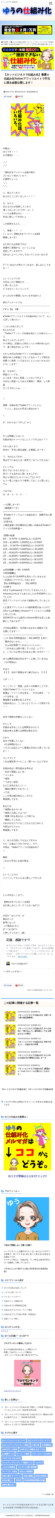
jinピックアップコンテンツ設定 (15, 1445)
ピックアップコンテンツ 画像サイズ (17, 1463)
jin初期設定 (47, 1445)
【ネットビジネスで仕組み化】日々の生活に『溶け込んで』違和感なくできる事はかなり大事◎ (34, 1031)
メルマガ (39, 1463)
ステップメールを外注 (41, 1454)
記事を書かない (8, 1485)
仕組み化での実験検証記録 (15, 1305)
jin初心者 (35, 1445)
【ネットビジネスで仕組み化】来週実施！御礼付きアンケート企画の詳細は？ (41, 1088)
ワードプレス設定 (9, 1471)
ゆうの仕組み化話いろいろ (38, 990)
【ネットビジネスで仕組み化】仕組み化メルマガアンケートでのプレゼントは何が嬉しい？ (14, 1088)
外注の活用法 (41, 1476)
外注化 (19, 1480)
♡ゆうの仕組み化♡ (27, 1515)
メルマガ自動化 (8, 1467)
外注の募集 (28, 1476)
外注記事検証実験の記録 (34, 1480)
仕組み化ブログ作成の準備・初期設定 (20, 1314)
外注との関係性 (26, 1471)
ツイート (5, 1331)
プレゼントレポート (12, 1297)
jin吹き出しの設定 (9, 1449)
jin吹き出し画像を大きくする (32, 1449)
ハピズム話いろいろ (12, 1292)
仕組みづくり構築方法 (13, 1301)
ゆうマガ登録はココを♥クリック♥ (27, 1176)
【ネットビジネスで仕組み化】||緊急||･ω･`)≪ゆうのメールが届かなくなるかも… (34, 1071)
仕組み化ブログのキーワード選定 (18, 1310)
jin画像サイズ (8, 1454)
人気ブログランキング (12, 1391)
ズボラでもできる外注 (11, 1458)
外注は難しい (7, 1480)
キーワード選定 (23, 1454)
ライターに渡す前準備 (27, 1467)
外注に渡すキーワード (11, 1476)
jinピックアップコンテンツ (39, 1440)
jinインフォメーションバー (13, 1440)
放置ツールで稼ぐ (11, 1319)
